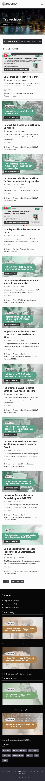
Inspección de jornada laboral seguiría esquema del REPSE (18, 497)
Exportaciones (18, 755)
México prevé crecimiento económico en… (16, 644)
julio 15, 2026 (20, 340)
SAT (36, 755)
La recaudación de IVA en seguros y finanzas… (17, 710)
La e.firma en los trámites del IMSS (21, 76)
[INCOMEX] (9, 4)
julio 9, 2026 (19, 394)
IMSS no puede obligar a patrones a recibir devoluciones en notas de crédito (21, 444)
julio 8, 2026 (19, 450)
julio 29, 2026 (20, 185)
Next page (19, 581)
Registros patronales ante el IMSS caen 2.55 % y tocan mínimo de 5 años (20, 334)
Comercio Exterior (19, 750)
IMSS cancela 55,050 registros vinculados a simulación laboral (19, 389)
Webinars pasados (10, 96)
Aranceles (6, 750)
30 (13, 581)
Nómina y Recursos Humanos (16, 69)
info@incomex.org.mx (13, 607)
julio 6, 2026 (19, 501)
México (29, 755)
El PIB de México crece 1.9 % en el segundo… (17, 674)
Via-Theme (22, 774)
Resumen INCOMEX (32, 147)
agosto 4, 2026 (20, 131)
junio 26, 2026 (20, 558)
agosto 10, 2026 (21, 80)
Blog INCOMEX (10, 273)
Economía (6, 755)
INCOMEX (6, 24)
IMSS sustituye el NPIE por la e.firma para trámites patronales (22, 282)
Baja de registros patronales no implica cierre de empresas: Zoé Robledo (19, 552)
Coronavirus (33, 750)
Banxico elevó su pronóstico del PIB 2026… (16, 740)
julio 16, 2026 (20, 287)
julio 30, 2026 (20, 236)
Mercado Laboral (12, 117)
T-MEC (5, 760)
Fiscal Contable (29, 464)
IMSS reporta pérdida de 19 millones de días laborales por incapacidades (22, 180)
